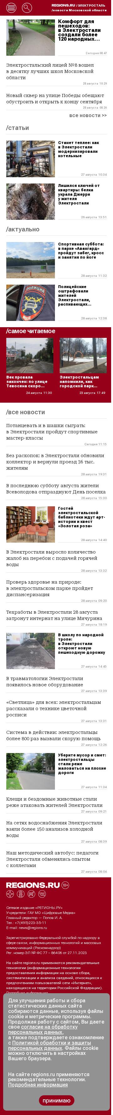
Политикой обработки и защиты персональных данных (49, 1045)
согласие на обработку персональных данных (43, 1029)
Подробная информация (27, 993)
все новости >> (88, 115)
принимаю (57, 1100)
